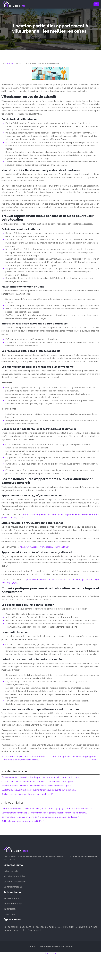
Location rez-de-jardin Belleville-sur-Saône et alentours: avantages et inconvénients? (24, 758)
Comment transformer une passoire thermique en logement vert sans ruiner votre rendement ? (44, 813)
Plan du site (50, 953)
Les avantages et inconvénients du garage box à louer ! (75, 758)
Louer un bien (8, 63)
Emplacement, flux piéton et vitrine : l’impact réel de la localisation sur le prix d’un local (40, 777)
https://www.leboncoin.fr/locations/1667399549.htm (44, 547)
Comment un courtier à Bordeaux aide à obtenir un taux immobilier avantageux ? (37, 781)
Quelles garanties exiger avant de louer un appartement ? (27, 794)
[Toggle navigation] (96, 4)
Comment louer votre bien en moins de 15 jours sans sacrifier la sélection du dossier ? (40, 817)
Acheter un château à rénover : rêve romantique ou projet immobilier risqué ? (36, 786)
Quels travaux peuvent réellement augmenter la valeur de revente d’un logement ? (38, 790)
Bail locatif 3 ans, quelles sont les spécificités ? (22, 821)
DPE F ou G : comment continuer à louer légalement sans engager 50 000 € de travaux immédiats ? (46, 808)
